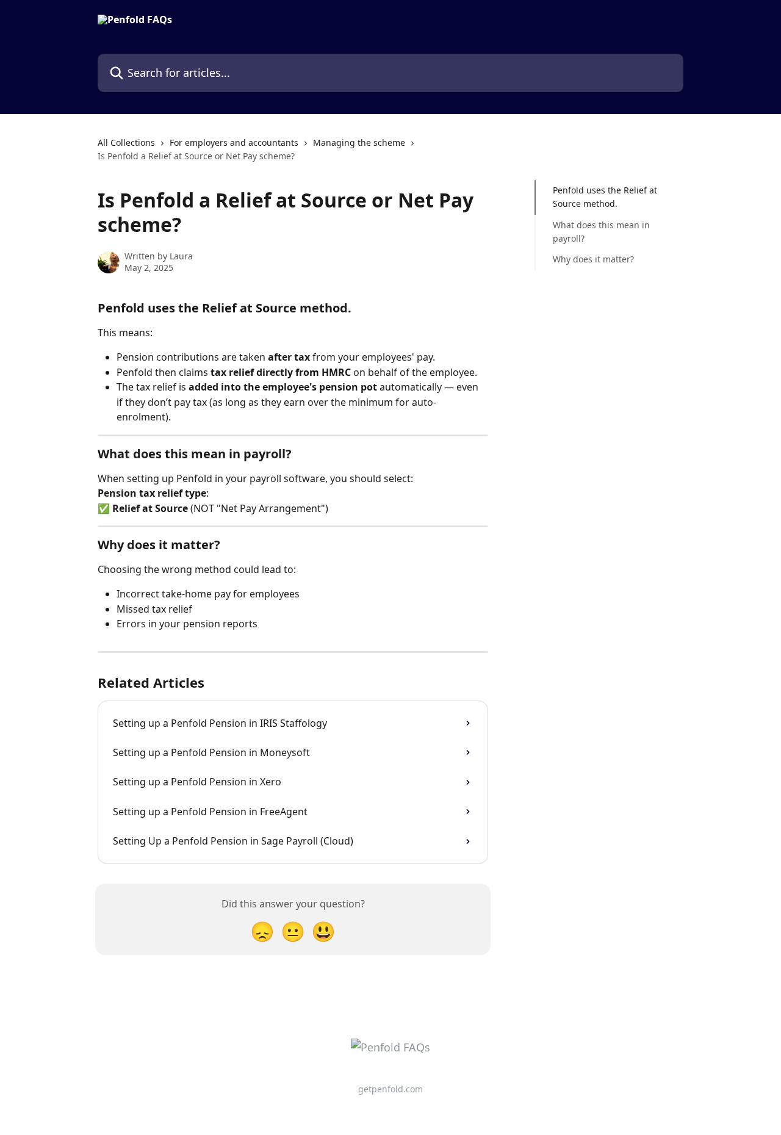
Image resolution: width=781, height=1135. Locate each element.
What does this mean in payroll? (601, 231)
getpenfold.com (390, 1089)
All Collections (126, 142)
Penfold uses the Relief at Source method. (605, 196)
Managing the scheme (359, 142)
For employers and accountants (234, 142)
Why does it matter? (593, 259)
